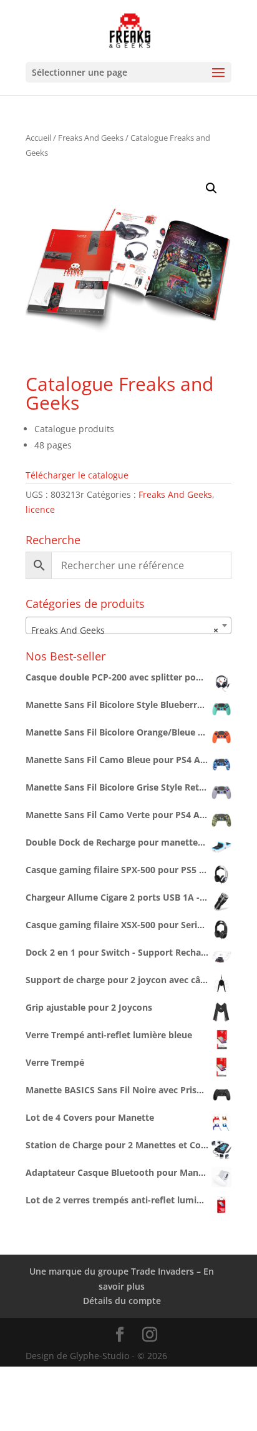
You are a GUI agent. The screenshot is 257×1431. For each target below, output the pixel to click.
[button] (211, 188)
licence (40, 509)
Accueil (38, 137)
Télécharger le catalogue (77, 475)
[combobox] (128, 625)
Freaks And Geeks (91, 137)
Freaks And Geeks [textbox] (124, 630)
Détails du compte (122, 1301)
